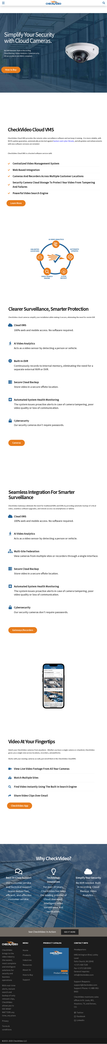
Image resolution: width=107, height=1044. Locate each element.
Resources (27, 965)
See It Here (69, 932)
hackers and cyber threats (63, 141)
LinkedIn (80, 1020)
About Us (27, 970)
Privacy (5, 1021)
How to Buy (28, 974)
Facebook (81, 1016)
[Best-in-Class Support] (18, 871)
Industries (27, 960)
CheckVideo (53, 3)
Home (25, 950)
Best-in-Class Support (18, 877)
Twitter (80, 1012)
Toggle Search (104, 3)
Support (26, 979)
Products (27, 955)
